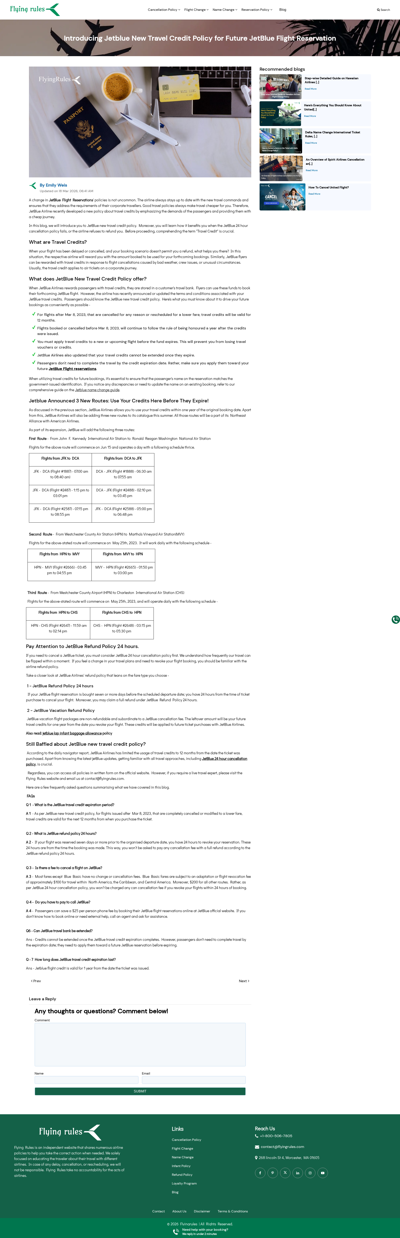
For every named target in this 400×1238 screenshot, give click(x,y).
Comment (42, 1020)
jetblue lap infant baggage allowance (72, 733)
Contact (158, 1211)
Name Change (224, 9)
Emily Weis (56, 185)
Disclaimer (202, 1211)
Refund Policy (182, 1174)
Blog (282, 9)
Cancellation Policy (163, 9)
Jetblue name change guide (97, 389)
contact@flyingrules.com (282, 1146)
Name (39, 1073)
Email (146, 1073)
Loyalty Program (184, 1183)
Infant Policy (181, 1166)
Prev (37, 980)
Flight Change (195, 9)
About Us (179, 1211)
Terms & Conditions (233, 1211)
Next (243, 980)
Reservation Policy (255, 9)
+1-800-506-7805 (276, 1135)
